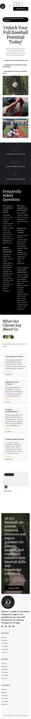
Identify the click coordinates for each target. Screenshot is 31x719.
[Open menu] (10, 6)
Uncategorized (9, 474)
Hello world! (8, 491)
